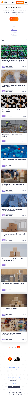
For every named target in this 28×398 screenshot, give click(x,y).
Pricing (14, 383)
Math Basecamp (14, 371)
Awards (16, 390)
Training (14, 35)
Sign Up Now (14, 19)
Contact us (14, 392)
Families (22, 390)
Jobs (19, 392)
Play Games (20, 2)
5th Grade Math (9, 66)
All (14, 27)
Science (14, 32)
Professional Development (14, 377)
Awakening (14, 369)
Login (13, 2)
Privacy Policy (8, 395)
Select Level (5, 40)
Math (14, 29)
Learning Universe (14, 367)
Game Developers (8, 390)
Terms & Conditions (18, 395)
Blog (8, 392)
